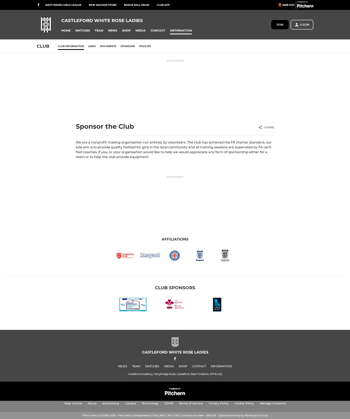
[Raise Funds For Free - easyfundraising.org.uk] (133, 305)
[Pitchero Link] (305, 6)
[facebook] (38, 4)
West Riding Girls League (63, 4)
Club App (163, 4)
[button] (66, 31)
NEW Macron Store (103, 4)
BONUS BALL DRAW (136, 4)
